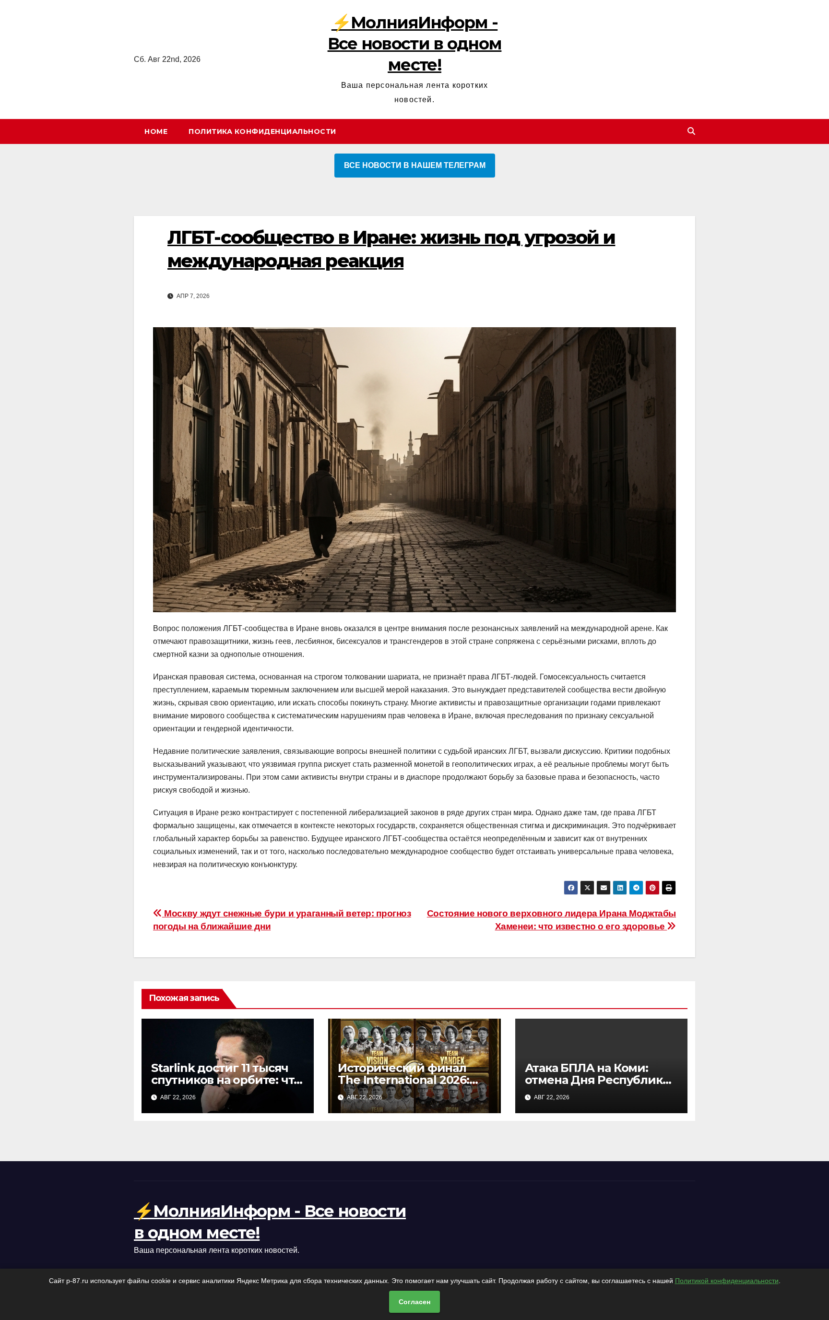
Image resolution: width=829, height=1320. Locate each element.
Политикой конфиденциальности (727, 1280)
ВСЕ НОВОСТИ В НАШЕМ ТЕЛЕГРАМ (415, 165)
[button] (691, 131)
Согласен (414, 1302)
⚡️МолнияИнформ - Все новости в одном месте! (415, 43)
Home (155, 131)
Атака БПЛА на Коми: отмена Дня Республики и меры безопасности (598, 1080)
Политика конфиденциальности (262, 131)
